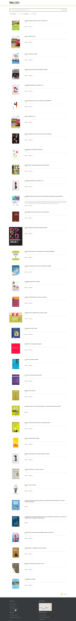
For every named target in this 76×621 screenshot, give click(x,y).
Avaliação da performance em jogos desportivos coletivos (37, 453)
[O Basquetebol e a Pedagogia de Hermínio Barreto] (15, 552)
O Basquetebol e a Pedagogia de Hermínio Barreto (35, 548)
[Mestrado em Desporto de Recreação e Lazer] (15, 568)
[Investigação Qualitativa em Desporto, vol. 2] (15, 185)
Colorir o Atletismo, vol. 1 (30, 116)
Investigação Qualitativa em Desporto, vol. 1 (34, 85)
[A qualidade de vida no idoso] (15, 333)
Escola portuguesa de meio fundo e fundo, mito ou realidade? (38, 133)
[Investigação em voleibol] (15, 584)
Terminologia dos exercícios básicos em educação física (37, 212)
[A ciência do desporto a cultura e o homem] (15, 474)
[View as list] (35, 14)
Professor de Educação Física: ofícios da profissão (36, 297)
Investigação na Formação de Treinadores (34, 149)
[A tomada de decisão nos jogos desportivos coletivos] (15, 74)
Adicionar (26, 26)
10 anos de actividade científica (31, 359)
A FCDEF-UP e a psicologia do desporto (33, 343)
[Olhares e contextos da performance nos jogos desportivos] (15, 427)
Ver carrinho (64, 10)
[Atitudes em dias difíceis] (15, 395)
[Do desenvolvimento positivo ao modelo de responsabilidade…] (15, 105)
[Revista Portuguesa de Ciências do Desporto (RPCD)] (15, 236)
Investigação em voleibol (30, 579)
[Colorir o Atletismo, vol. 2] (15, 42)
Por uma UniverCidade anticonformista (33, 375)
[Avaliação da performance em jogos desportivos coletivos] (15, 458)
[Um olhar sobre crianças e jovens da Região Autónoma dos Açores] (15, 537)
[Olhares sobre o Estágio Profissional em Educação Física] (15, 170)
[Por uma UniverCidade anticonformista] (15, 380)
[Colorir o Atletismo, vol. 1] (15, 122)
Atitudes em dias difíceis (30, 390)
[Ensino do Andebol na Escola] (15, 58)
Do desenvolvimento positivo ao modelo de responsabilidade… (38, 100)
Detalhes (31, 26)
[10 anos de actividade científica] (15, 364)
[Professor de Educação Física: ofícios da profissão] (15, 302)
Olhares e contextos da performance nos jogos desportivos (37, 422)
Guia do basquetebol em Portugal (32, 438)
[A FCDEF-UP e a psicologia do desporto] (15, 348)
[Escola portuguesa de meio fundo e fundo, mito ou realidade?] (15, 138)
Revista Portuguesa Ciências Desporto (15, 617)
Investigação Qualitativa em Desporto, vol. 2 (34, 180)
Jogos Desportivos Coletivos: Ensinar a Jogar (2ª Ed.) (36, 20)
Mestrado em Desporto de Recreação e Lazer (34, 563)
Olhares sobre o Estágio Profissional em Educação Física (37, 165)
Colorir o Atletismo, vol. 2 (30, 36)
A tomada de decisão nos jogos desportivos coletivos (36, 69)
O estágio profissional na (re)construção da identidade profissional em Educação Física (44, 196)
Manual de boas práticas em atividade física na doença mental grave (40, 251)
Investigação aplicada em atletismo (32, 281)
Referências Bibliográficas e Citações (44, 617)
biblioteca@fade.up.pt (14, 608)
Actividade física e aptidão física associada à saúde (36, 312)
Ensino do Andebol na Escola (31, 53)
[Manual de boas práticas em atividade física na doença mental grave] (15, 255)
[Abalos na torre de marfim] (15, 489)
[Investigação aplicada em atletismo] (15, 286)
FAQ (10, 619)
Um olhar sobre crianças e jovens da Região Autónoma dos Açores (39, 532)
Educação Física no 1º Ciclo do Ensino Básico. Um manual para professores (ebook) (43, 406)
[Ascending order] (21, 14)
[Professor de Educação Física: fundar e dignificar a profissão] (15, 270)
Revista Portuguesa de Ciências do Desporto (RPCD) (36, 227)
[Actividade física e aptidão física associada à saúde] (15, 317)
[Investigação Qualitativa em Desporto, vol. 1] (15, 90)
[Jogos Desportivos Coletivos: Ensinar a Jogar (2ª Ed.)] (15, 25)
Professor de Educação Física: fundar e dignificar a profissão (38, 265)
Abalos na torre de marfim (30, 484)
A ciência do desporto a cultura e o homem (34, 469)
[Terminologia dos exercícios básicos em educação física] (15, 216)
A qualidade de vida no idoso (31, 328)
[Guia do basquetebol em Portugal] (15, 443)
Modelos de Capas (42, 619)
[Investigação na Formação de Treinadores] (15, 154)
